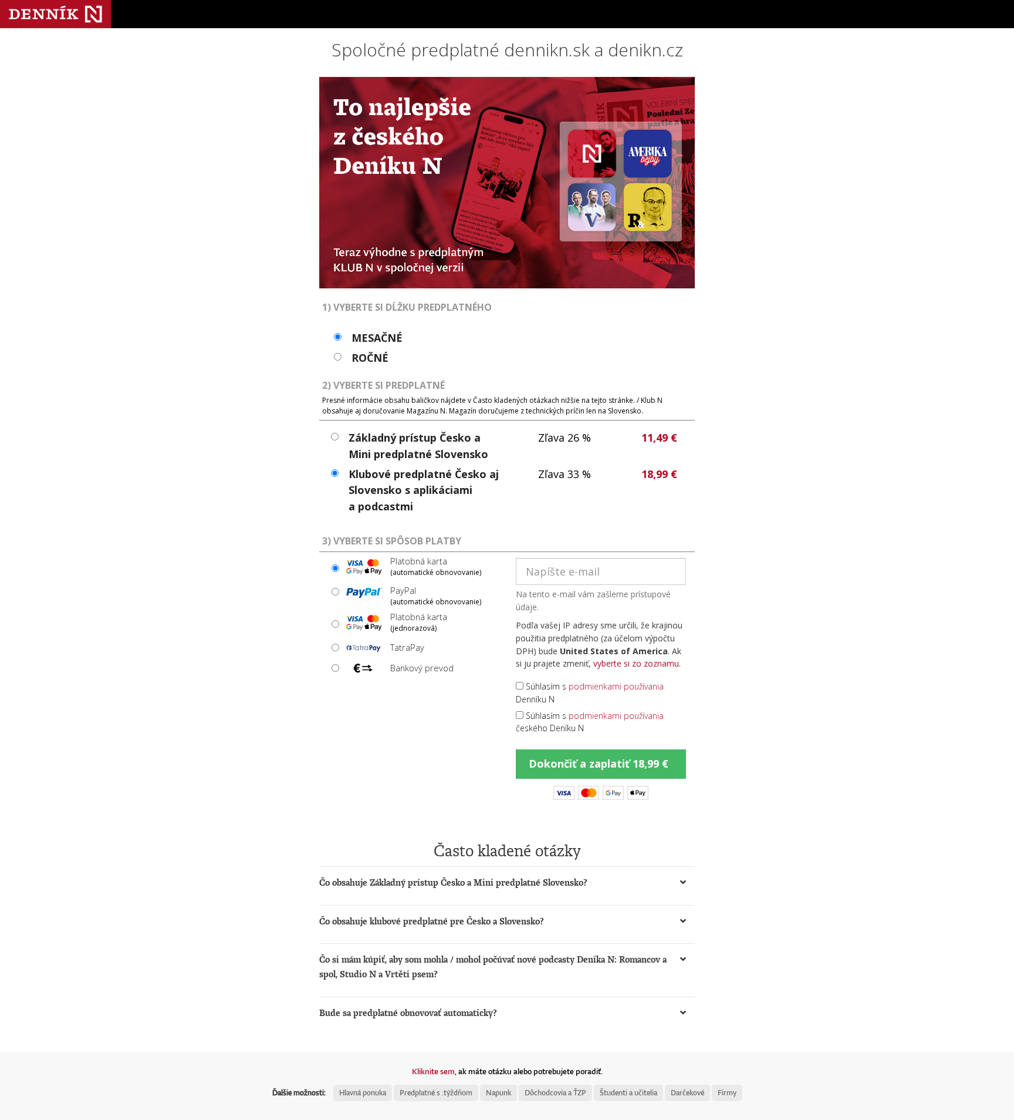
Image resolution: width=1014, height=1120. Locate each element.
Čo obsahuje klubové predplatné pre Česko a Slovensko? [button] (431, 921)
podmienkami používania (616, 686)
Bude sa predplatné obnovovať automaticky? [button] (408, 1012)
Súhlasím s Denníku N (590, 693)
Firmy (727, 1093)
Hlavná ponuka (362, 1093)
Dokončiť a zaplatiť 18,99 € (598, 763)
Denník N (55, 14)
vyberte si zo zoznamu (636, 663)
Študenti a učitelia (628, 1093)
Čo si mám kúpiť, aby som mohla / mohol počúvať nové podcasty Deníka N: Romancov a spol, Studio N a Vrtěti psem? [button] (493, 967)
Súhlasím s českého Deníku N (590, 722)
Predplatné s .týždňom (436, 1093)
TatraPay (407, 647)
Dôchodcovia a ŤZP (555, 1093)
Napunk (498, 1093)
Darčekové (687, 1093)
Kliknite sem (433, 1071)
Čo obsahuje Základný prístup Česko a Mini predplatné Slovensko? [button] (453, 882)
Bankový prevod (422, 668)
